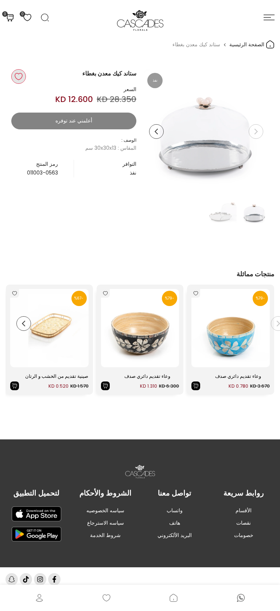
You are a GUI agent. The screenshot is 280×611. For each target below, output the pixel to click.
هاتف (174, 522)
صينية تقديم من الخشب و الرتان (56, 376)
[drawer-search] (44, 17)
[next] (156, 131)
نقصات (243, 522)
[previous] (256, 131)
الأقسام (244, 510)
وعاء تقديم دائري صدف (238, 376)
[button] (18, 76)
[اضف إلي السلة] (195, 385)
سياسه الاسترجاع (105, 522)
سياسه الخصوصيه (105, 510)
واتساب (175, 510)
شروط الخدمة (105, 535)
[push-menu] (269, 17)
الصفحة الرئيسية (247, 44)
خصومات (243, 535)
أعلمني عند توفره (73, 120)
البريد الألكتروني (175, 535)
